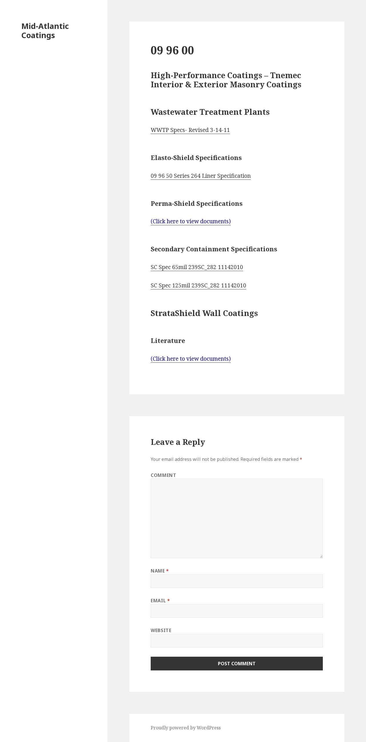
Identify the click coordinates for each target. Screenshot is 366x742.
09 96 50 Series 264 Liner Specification (201, 175)
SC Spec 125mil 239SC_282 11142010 (198, 285)
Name (160, 571)
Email (160, 600)
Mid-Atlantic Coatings (45, 30)
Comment (163, 475)
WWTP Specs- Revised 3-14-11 (190, 130)
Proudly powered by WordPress (186, 728)
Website (161, 630)
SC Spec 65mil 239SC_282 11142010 (197, 267)
